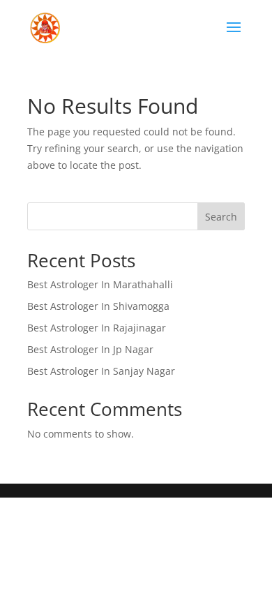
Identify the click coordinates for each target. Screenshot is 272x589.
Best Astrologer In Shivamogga (98, 306)
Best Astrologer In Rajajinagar (96, 327)
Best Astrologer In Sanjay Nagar (101, 371)
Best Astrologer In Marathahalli (100, 284)
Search (221, 216)
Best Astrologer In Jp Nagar (90, 349)
